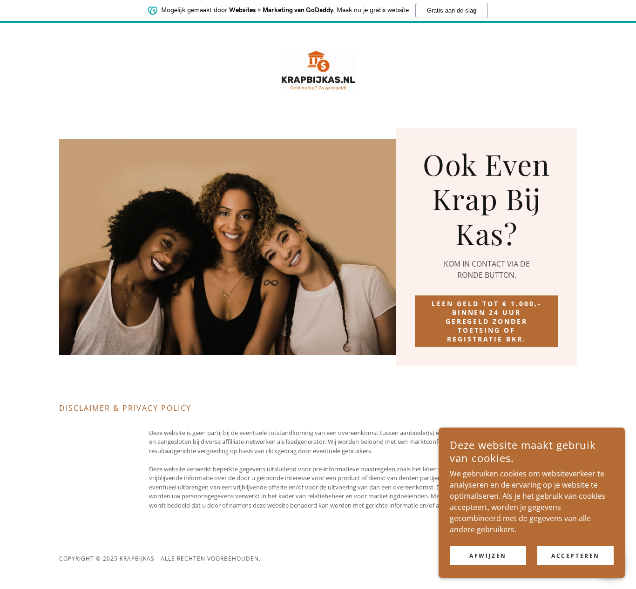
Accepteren (575, 556)
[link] (318, 69)
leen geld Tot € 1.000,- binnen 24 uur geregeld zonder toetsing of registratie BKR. (486, 321)
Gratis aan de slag (451, 10)
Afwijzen (488, 556)
